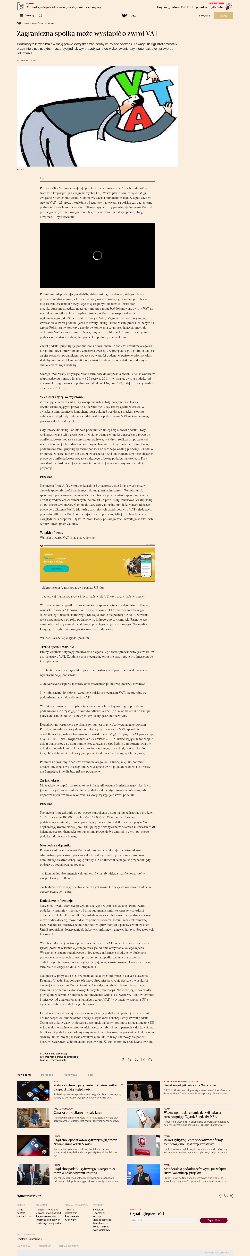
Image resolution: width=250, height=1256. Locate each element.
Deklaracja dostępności (48, 1223)
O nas (20, 1209)
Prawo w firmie (36, 23)
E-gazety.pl (99, 1213)
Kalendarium (44, 1246)
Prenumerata (72, 1216)
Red (42, 178)
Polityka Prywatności (47, 1209)
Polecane (47, 1074)
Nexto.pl (97, 1216)
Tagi (90, 1074)
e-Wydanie (204, 15)
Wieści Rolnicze (101, 1226)
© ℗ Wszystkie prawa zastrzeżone (59, 1056)
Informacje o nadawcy (48, 1219)
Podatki (49, 23)
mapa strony (23, 1246)
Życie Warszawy (101, 1230)
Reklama (69, 1209)
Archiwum (70, 1219)
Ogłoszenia (71, 1213)
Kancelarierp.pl (101, 1223)
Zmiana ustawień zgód (48, 1213)
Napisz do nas (24, 1216)
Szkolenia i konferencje (29, 1239)
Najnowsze (70, 1074)
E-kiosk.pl (98, 1209)
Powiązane (24, 1074)
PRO (133, 15)
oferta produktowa (69, 1246)
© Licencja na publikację (53, 1053)
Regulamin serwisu (46, 1216)
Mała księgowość (102, 1219)
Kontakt (21, 1213)
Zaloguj (224, 15)
